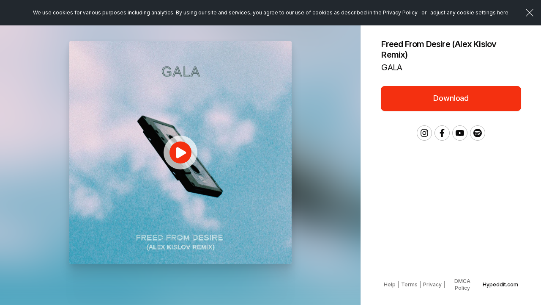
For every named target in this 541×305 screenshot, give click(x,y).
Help (390, 284)
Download (451, 98)
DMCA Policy (462, 284)
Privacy (432, 284)
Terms (409, 284)
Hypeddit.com (500, 284)
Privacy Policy (400, 12)
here (502, 12)
